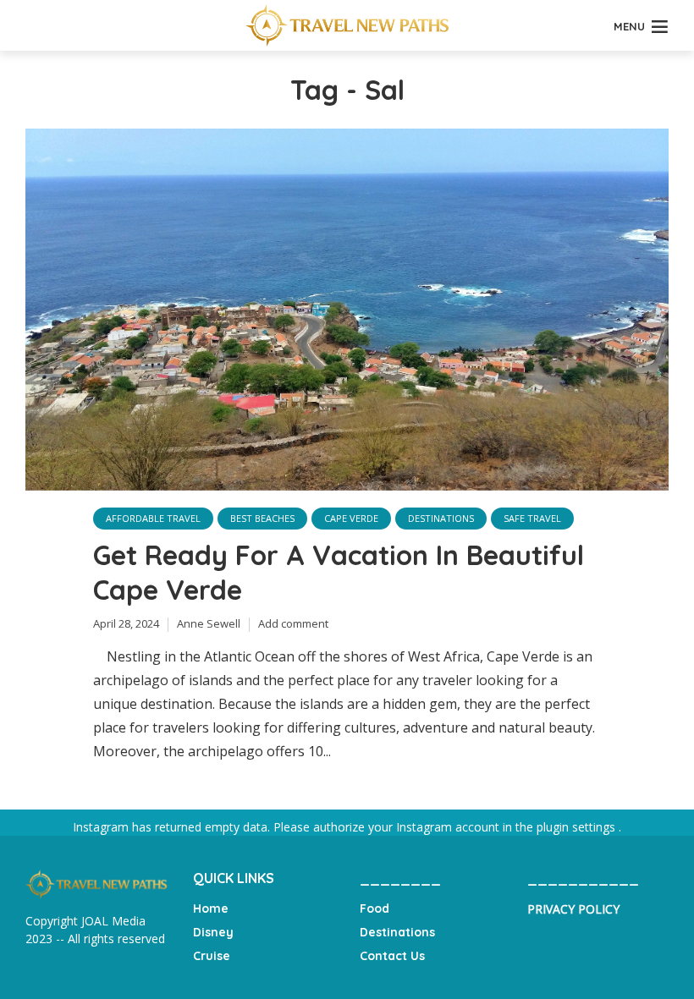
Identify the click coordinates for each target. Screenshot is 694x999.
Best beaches (262, 518)
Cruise (211, 955)
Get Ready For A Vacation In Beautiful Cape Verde (338, 572)
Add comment (293, 623)
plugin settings (578, 827)
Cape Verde (351, 518)
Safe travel (532, 518)
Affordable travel (153, 518)
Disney (213, 932)
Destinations (441, 518)
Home (211, 908)
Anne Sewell (208, 623)
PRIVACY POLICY (573, 909)
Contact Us (392, 955)
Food (374, 908)
